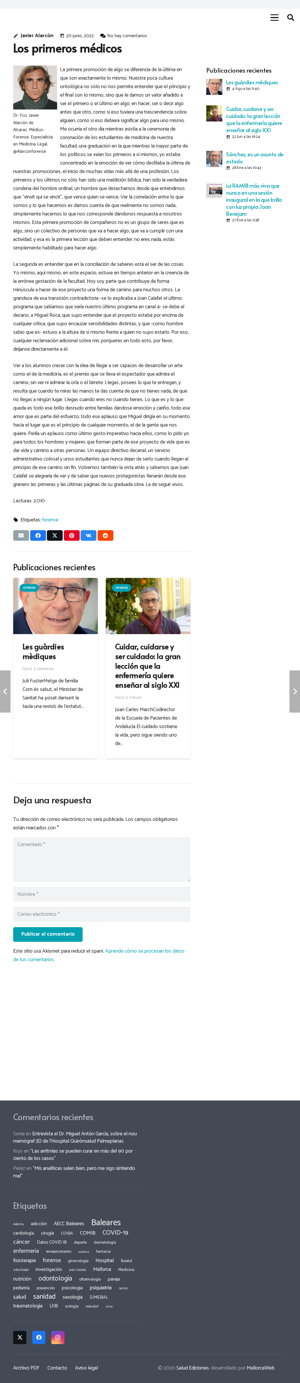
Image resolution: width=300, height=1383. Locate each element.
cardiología (23, 1233)
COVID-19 (115, 1233)
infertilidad (21, 1270)
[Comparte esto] (38, 535)
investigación (49, 1270)
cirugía (47, 1233)
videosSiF (92, 1307)
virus (109, 1306)
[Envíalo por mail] (21, 535)
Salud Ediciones (192, 1368)
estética (83, 1251)
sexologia (73, 1297)
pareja (114, 1279)
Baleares (106, 1223)
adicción (39, 1224)
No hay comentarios (127, 36)
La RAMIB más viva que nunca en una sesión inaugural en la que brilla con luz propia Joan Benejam (254, 199)
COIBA (67, 1233)
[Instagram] (57, 1337)
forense (50, 520)
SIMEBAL (99, 1297)
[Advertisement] (246, 264)
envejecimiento (58, 1251)
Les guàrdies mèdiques (252, 82)
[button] (274, 17)
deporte (80, 1242)
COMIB (88, 1233)
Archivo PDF (26, 1368)
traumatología (27, 1306)
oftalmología (90, 1279)
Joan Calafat (77, 1270)
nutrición (22, 1279)
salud (19, 1297)
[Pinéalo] (72, 535)
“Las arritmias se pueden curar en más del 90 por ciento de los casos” (73, 1155)
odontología (55, 1278)
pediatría (21, 1288)
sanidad (44, 1296)
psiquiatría (101, 1287)
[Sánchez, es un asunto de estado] (214, 159)
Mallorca (102, 1269)
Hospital (105, 1260)
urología (72, 1306)
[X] (19, 1337)
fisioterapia (24, 1261)
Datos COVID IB (52, 1242)
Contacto (57, 1368)
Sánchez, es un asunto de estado (254, 157)
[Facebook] (38, 1337)
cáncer (21, 1242)
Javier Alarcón (37, 36)
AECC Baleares (69, 1224)
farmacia (103, 1251)
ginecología (78, 1260)
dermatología (105, 1242)
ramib (123, 1288)
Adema (18, 1224)
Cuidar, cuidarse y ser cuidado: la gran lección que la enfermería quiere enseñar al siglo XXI (254, 119)
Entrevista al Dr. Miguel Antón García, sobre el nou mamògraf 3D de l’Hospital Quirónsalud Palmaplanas (75, 1137)
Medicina (126, 1269)
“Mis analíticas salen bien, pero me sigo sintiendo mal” (74, 1172)
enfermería (26, 1251)
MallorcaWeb (261, 1368)
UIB (54, 1306)
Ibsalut (126, 1260)
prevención (46, 1288)
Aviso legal (86, 1368)
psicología (72, 1288)
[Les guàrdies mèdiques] (214, 87)
